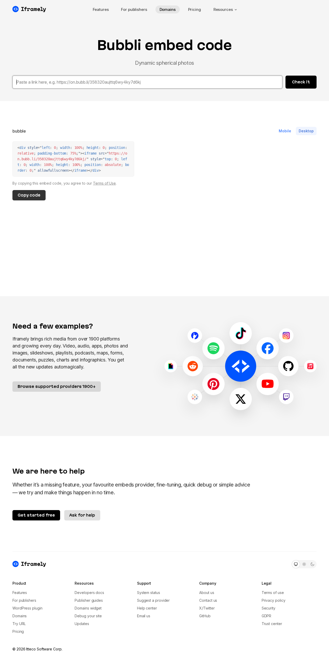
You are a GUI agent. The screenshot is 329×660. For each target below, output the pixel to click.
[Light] (304, 564)
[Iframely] (29, 9)
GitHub (205, 616)
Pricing (194, 9)
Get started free (36, 515)
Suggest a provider (153, 600)
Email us (143, 616)
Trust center (272, 623)
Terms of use (273, 592)
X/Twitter (206, 608)
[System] (296, 564)
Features (101, 9)
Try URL (19, 623)
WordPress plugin (27, 608)
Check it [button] (301, 82)
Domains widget (88, 608)
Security (268, 608)
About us (206, 592)
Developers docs (89, 592)
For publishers (134, 9)
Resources (223, 9)
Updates (82, 623)
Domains (168, 9)
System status (148, 592)
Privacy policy (273, 600)
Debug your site (88, 616)
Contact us (208, 600)
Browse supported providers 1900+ (57, 386)
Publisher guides (89, 600)
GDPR (266, 616)
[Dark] (312, 564)
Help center (147, 608)
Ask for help (82, 515)
